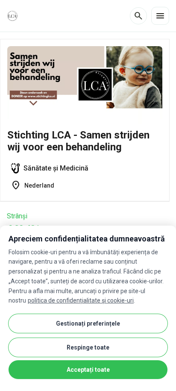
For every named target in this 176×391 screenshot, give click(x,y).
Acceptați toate (88, 369)
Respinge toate (88, 347)
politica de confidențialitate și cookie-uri (81, 300)
